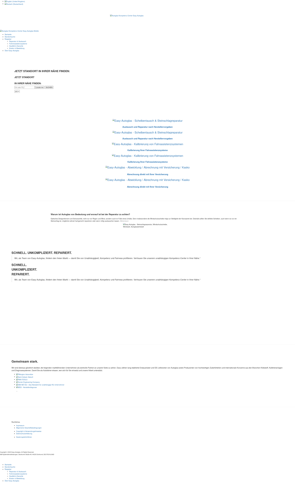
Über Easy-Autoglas (12, 50)
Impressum (20, 425)
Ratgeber (8, 39)
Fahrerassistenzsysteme (18, 43)
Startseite (8, 34)
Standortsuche (10, 37)
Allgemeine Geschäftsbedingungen (29, 428)
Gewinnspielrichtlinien (24, 437)
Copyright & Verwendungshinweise (28, 431)
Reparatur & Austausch (17, 41)
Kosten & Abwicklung (16, 48)
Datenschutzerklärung (24, 433)
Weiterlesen (124, 221)
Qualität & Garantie (16, 46)
